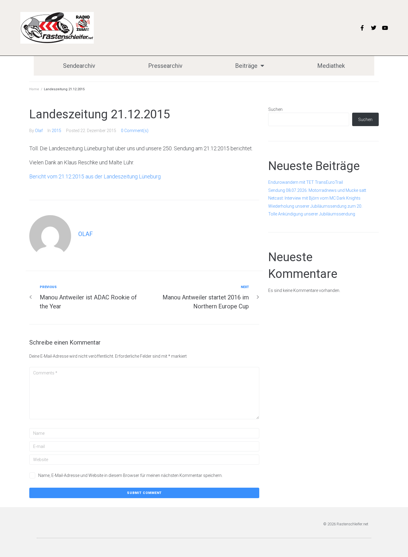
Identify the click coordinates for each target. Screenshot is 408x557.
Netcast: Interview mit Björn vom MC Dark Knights (314, 198)
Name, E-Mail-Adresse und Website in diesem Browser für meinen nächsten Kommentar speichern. (130, 475)
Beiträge (246, 65)
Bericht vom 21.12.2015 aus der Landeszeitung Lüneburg (95, 176)
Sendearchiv (79, 65)
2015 (56, 130)
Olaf (39, 130)
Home (34, 89)
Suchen (275, 109)
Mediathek (331, 65)
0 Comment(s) (134, 130)
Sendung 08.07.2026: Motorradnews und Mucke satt (317, 190)
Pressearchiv (165, 65)
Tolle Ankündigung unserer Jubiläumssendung (311, 214)
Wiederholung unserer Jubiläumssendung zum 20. (315, 206)
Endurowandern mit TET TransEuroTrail (305, 182)
